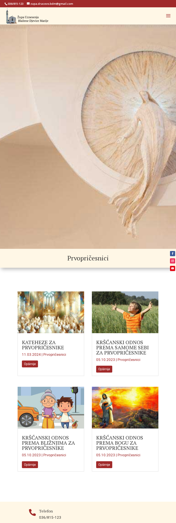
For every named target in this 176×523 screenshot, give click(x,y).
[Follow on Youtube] (172, 268)
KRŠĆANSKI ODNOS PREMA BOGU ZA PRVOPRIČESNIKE (119, 442)
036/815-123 (15, 4)
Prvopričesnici (54, 354)
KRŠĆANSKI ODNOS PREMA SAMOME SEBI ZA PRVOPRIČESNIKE (122, 347)
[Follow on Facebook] (172, 253)
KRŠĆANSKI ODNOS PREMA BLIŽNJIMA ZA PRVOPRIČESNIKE (48, 442)
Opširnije (30, 364)
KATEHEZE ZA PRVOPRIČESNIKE (43, 345)
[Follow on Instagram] (172, 260)
